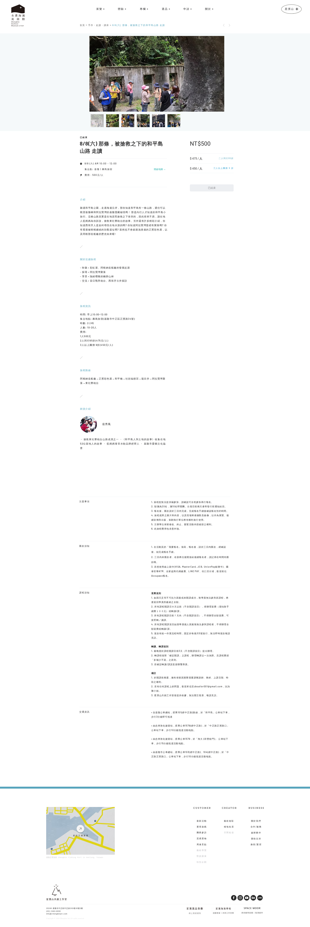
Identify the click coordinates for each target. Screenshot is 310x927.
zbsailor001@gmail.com (208, 686)
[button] (100, 9)
